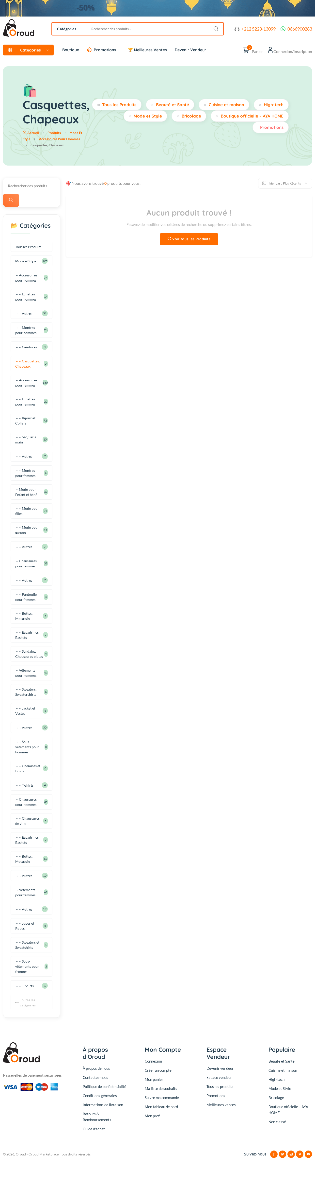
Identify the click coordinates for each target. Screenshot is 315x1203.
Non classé (277, 1121)
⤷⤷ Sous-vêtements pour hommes (27, 747)
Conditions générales (100, 1095)
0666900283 (299, 29)
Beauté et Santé (172, 104)
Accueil (33, 133)
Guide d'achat (94, 1129)
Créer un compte (158, 1070)
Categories (30, 50)
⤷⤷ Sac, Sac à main (25, 439)
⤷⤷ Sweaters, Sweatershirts (25, 691)
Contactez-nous (95, 1077)
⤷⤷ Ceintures (26, 347)
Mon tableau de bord (161, 1106)
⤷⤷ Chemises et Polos (27, 768)
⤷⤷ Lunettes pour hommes (25, 296)
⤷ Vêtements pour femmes (25, 892)
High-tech (274, 104)
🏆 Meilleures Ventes (147, 49)
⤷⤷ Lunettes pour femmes (25, 401)
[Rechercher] (11, 200)
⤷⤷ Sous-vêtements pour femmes (27, 966)
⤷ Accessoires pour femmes (26, 382)
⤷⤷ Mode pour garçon (27, 530)
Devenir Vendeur (190, 49)
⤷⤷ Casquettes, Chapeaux (27, 363)
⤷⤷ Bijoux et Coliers (25, 420)
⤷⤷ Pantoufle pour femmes (26, 597)
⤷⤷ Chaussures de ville (27, 821)
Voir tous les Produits (191, 239)
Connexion (153, 1061)
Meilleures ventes (221, 1104)
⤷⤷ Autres (23, 313)
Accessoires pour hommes (59, 139)
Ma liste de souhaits (161, 1088)
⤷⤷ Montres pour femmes (25, 473)
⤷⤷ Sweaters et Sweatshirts (27, 944)
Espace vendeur (219, 1077)
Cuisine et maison (226, 104)
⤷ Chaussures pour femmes (26, 563)
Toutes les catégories (28, 1002)
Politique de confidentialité (104, 1086)
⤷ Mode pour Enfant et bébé (26, 492)
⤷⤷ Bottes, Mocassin (23, 616)
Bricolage (191, 116)
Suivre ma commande (162, 1097)
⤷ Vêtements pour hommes (25, 673)
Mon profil (153, 1116)
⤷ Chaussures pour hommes (26, 802)
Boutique (70, 49)
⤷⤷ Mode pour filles (27, 511)
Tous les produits (220, 1086)
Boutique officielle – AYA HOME (252, 116)
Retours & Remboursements (97, 1117)
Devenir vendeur (220, 1068)
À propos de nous (96, 1068)
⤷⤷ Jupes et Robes (24, 926)
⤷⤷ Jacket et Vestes (25, 710)
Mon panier (154, 1079)
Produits (54, 133)
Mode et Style (148, 116)
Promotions (105, 49)
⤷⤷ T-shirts (24, 785)
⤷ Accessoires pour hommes (26, 277)
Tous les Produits (119, 104)
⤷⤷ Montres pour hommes (25, 330)
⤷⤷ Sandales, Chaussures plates (29, 654)
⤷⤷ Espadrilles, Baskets (27, 635)
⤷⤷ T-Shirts (24, 986)
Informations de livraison (103, 1104)
